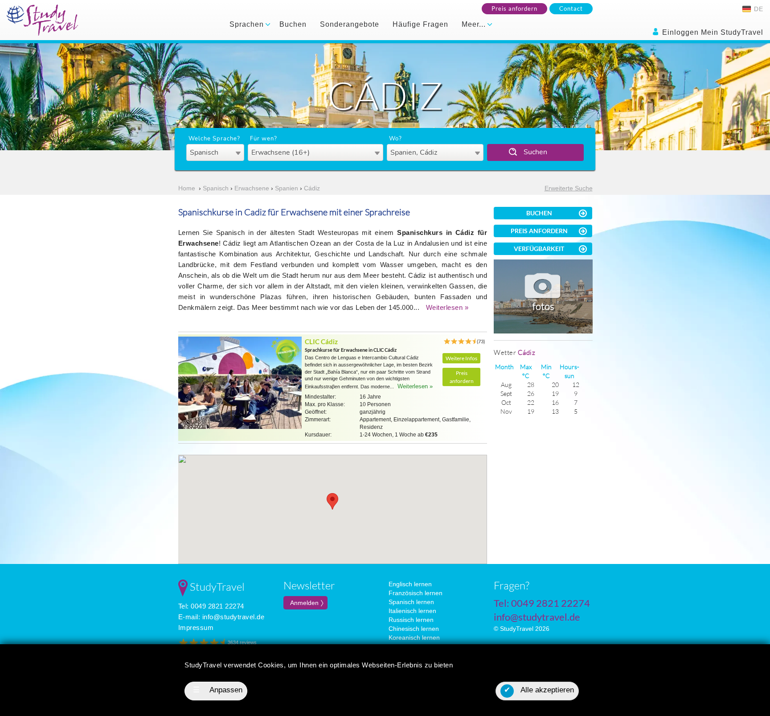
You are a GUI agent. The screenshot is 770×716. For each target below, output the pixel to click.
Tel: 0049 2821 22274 (211, 606)
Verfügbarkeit (539, 248)
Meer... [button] (475, 24)
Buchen (293, 24)
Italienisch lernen (412, 610)
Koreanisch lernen (414, 637)
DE (757, 8)
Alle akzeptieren (539, 690)
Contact (571, 8)
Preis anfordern (514, 8)
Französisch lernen (415, 593)
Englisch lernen (410, 584)
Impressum (196, 627)
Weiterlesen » (447, 307)
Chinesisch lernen (414, 628)
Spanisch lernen (411, 601)
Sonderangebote (349, 24)
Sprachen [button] (247, 24)
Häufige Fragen (420, 24)
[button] (332, 501)
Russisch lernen (411, 619)
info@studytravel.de (233, 617)
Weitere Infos (461, 358)
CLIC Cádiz (321, 341)
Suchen (535, 152)
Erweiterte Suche (569, 188)
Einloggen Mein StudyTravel (711, 32)
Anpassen (218, 690)
